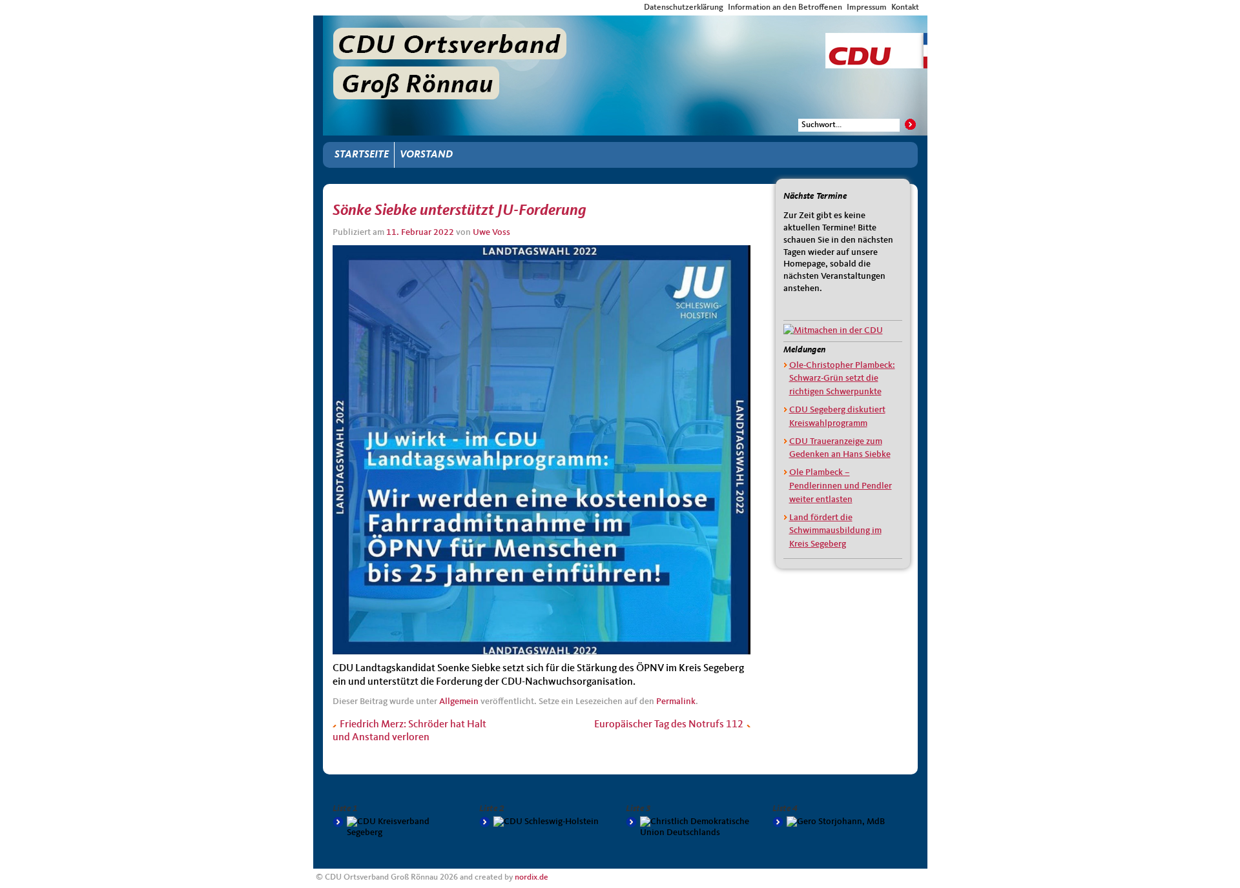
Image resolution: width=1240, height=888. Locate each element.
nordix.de (531, 877)
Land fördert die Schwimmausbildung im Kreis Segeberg (835, 531)
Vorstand (426, 155)
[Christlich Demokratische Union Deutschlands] (693, 827)
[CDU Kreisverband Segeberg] (399, 827)
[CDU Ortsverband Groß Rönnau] (625, 27)
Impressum (867, 7)
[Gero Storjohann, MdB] (839, 822)
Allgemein (459, 701)
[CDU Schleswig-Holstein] (546, 822)
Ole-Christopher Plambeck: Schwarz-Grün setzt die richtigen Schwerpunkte (842, 379)
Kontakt (905, 7)
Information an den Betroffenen (785, 7)
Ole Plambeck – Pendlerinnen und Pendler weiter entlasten (840, 486)
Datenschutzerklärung (683, 7)
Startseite (362, 155)
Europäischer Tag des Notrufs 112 (669, 725)
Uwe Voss (491, 232)
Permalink (676, 701)
